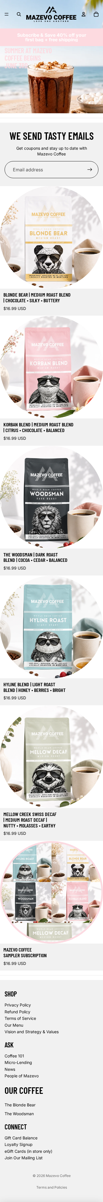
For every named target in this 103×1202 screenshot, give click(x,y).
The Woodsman (19, 1113)
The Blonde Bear (20, 1104)
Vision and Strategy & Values (32, 1031)
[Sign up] (90, 170)
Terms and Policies (51, 1187)
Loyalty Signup (19, 1144)
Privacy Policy (18, 1004)
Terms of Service (20, 1018)
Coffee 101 (14, 1055)
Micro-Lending (18, 1062)
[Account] (83, 14)
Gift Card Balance (21, 1137)
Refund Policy (17, 1011)
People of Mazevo (22, 1076)
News (10, 1069)
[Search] (19, 14)
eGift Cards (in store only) (28, 1151)
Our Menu (14, 1025)
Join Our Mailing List (24, 1157)
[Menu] (6, 14)
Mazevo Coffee (58, 1176)
